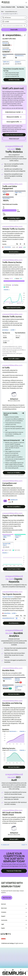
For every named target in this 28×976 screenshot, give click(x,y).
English (3, 928)
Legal (2, 924)
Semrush (3, 904)
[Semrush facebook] (8, 934)
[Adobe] (3, 938)
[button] (17, 13)
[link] (8, 7)
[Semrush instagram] (3, 934)
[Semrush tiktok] (5, 934)
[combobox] (12, 25)
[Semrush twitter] (10, 934)
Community (4, 920)
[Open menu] (26, 2)
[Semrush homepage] (5, 3)
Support (3, 916)
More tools (4, 908)
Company (3, 912)
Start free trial (7, 897)
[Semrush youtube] (6, 934)
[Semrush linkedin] (1, 934)
